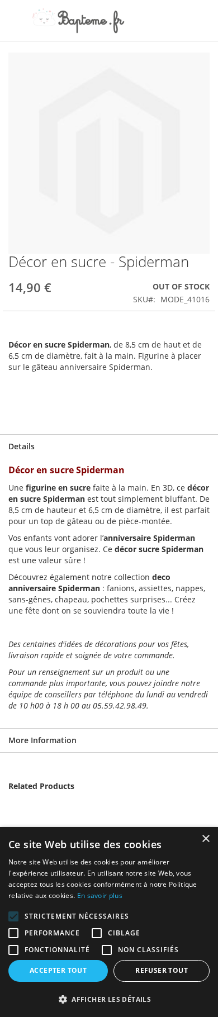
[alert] (109, 922)
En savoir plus (99, 895)
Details (21, 446)
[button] (109, 999)
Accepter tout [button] (58, 970)
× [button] (205, 839)
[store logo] (78, 21)
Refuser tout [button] (161, 970)
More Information (42, 740)
